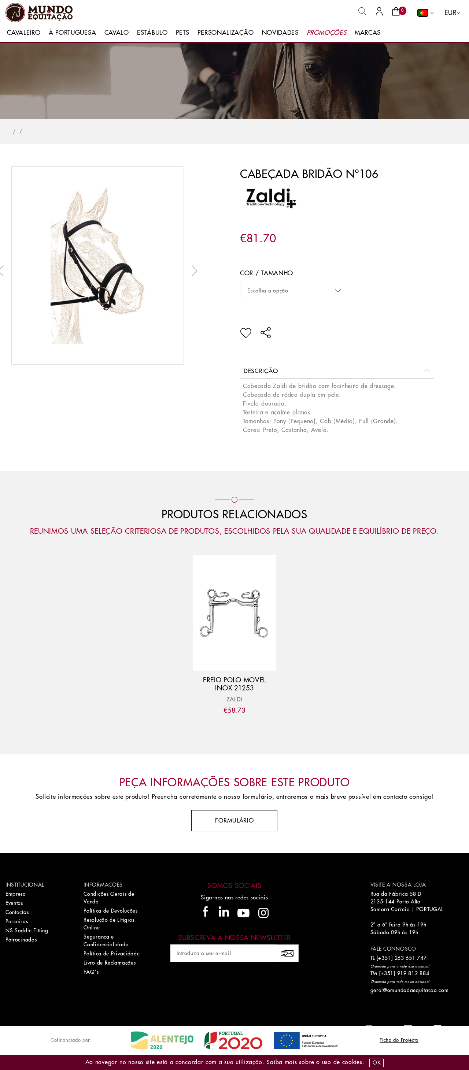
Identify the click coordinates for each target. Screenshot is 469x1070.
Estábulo (152, 33)
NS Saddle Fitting (26, 930)
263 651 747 (411, 958)
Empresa (15, 893)
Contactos (17, 912)
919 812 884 (413, 973)
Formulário (234, 821)
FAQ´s (91, 971)
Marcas (368, 33)
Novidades (280, 33)
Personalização (225, 33)
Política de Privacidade (112, 953)
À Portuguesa (72, 33)
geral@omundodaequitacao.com (409, 990)
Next (192, 270)
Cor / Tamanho (266, 273)
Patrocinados (21, 939)
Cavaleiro (23, 33)
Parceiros (16, 921)
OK (376, 1062)
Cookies (352, 1062)
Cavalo (116, 33)
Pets (182, 33)
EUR (450, 13)
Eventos (14, 903)
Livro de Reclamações (110, 962)
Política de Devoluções (110, 910)
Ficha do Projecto (399, 1040)
